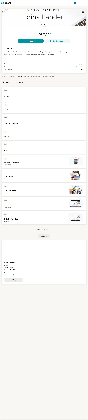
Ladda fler (44, 236)
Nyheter (38, 36)
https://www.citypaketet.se (12, 275)
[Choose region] (75, 3)
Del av (5, 67)
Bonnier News (80, 67)
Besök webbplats (58, 41)
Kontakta (32, 41)
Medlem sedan (8, 69)
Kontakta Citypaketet (13, 280)
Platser (6, 64)
